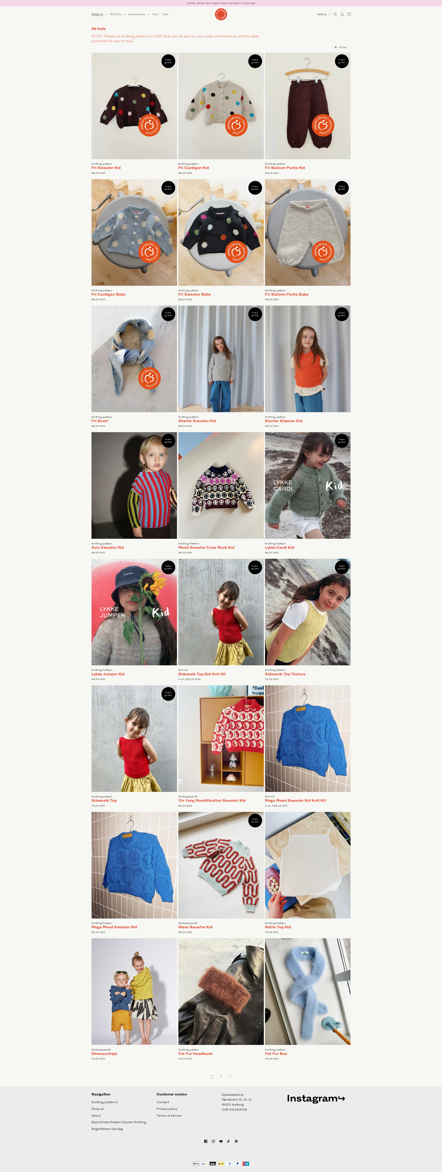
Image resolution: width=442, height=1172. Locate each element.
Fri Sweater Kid (106, 168)
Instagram (312, 1098)
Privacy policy (167, 1109)
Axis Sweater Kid (108, 547)
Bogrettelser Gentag (107, 1129)
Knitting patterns (105, 1102)
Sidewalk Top (104, 800)
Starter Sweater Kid (197, 421)
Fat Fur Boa (276, 1054)
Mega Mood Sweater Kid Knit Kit (295, 800)
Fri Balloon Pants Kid (285, 168)
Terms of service (169, 1115)
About (96, 1115)
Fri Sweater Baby (194, 294)
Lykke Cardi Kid (279, 547)
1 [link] (211, 1076)
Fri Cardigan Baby (109, 294)
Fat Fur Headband (195, 1054)
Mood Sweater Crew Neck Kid (206, 547)
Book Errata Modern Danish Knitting (119, 1122)
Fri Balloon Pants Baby (286, 294)
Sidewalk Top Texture (285, 674)
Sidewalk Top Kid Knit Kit (202, 674)
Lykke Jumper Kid (108, 674)
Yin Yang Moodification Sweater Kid (212, 800)
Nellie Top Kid (278, 927)
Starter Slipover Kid (283, 421)
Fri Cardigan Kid (193, 168)
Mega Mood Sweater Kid (114, 927)
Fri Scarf (100, 421)
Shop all (98, 1109)
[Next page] (230, 1076)
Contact (163, 1102)
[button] (98, 14)
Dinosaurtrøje (104, 1054)
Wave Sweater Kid (195, 927)
